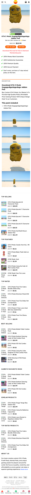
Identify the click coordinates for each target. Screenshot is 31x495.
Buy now (21, 46)
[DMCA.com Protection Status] (15, 34)
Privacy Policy (16, 484)
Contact (23, 482)
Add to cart (11, 46)
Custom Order (9, 482)
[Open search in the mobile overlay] (5, 2)
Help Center (10, 483)
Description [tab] (6, 81)
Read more (24, 469)
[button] (2, 2)
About (17, 482)
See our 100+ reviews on (15, 40)
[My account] (29, 2)
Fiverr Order (20, 480)
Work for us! (10, 480)
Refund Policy (19, 483)
